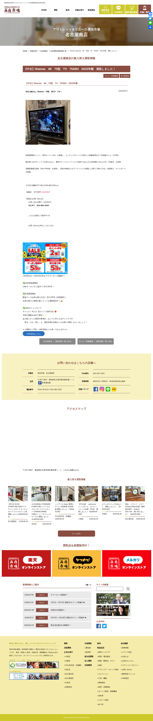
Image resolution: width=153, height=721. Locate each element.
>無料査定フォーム (128, 674)
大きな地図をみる (72, 470)
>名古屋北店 (69, 674)
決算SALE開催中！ (58, 610)
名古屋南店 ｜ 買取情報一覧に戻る (57, 341)
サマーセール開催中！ (60, 595)
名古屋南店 (44, 51)
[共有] (150, 27)
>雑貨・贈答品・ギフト (106, 661)
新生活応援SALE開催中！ (61, 625)
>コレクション (102, 674)
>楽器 (99, 665)
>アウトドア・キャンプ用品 (108, 669)
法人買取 (88, 661)
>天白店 (67, 669)
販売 (67, 10)
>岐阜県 (88, 652)
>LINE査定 (125, 678)
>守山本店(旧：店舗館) (72, 665)
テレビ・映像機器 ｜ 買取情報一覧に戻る (95, 341)
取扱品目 (100, 648)
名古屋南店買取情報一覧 (59, 51)
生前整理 (88, 665)
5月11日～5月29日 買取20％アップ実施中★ (68, 617)
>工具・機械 (102, 678)
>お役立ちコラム (127, 661)
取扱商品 (91, 10)
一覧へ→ (88, 585)
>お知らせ (125, 656)
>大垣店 (67, 682)
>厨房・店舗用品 (103, 687)
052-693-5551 (56, 389)
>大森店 (67, 661)
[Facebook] (150, 14)
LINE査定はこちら (33, 334)
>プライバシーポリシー (130, 665)
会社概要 (124, 643)
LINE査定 (118, 12)
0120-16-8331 (43, 389)
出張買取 (88, 643)
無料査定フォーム (105, 11)
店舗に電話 (145, 12)
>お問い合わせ (126, 669)
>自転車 (100, 695)
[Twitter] (150, 18)
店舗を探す (79, 10)
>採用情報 (125, 648)
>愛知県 (88, 648)
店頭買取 (67, 648)
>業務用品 (101, 682)
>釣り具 (100, 704)
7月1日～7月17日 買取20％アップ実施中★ (68, 602)
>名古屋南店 (69, 678)
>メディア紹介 (126, 652)
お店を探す (68, 652)
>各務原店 (68, 687)
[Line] (150, 23)
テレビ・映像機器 (111, 76)
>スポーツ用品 (102, 700)
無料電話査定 (132, 12)
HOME (44, 10)
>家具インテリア (103, 652)
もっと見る (76, 533)
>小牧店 (67, 656)
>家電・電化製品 (103, 656)
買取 (56, 10)
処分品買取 (89, 656)
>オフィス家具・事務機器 (107, 691)
